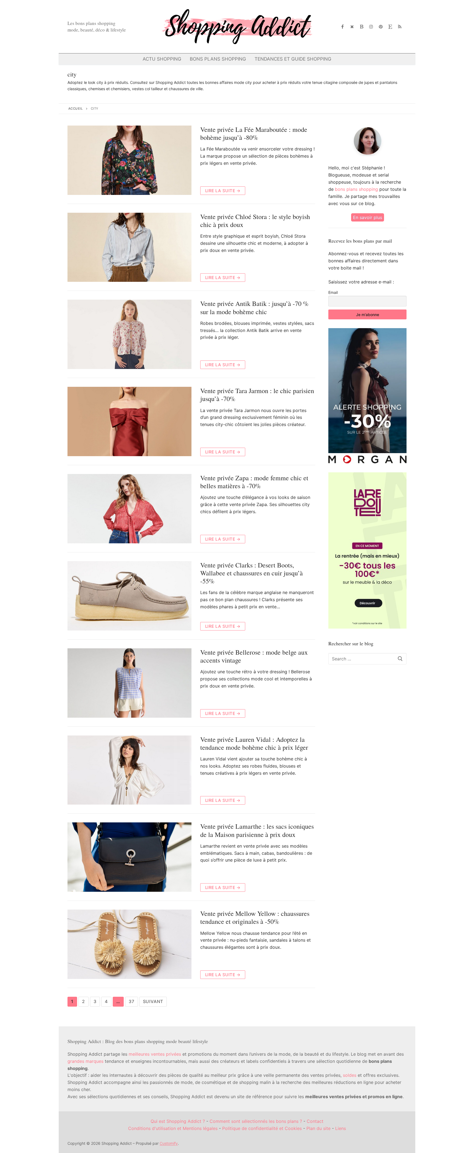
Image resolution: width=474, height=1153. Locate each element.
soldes (349, 1075)
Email (333, 292)
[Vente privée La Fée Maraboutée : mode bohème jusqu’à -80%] (129, 160)
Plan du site (318, 1128)
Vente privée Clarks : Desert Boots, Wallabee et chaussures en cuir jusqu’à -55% (251, 573)
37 (131, 1001)
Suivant (153, 1001)
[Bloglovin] (362, 27)
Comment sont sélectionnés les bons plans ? (256, 1121)
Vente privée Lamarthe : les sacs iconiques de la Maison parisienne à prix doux (257, 830)
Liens (340, 1128)
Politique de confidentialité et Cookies (262, 1128)
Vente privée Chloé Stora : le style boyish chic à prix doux (255, 221)
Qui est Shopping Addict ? (178, 1121)
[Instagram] (371, 27)
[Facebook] (343, 27)
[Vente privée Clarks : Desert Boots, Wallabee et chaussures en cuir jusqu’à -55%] (129, 596)
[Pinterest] (381, 27)
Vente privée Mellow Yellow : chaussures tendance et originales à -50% (254, 917)
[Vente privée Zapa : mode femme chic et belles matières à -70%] (129, 508)
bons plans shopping (356, 189)
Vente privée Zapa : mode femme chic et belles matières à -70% (254, 482)
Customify (169, 1143)
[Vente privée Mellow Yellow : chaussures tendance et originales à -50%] (129, 944)
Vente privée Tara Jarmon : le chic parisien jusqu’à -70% (257, 395)
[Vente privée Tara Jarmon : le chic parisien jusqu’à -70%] (129, 421)
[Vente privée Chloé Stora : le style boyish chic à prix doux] (129, 247)
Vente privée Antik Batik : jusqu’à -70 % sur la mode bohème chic (254, 308)
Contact (315, 1121)
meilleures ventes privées (155, 1054)
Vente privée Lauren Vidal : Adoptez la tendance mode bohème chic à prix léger (254, 743)
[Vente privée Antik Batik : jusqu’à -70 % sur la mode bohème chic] (129, 334)
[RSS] (400, 27)
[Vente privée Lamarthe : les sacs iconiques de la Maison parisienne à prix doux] (129, 857)
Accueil (75, 108)
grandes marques (85, 1061)
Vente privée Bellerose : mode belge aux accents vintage (254, 656)
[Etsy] (390, 27)
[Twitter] (352, 27)
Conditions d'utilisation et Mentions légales (173, 1128)
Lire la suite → (223, 190)
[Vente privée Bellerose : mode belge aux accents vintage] (129, 683)
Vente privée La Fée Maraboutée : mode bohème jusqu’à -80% (253, 133)
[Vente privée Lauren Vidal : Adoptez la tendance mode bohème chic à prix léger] (129, 770)
